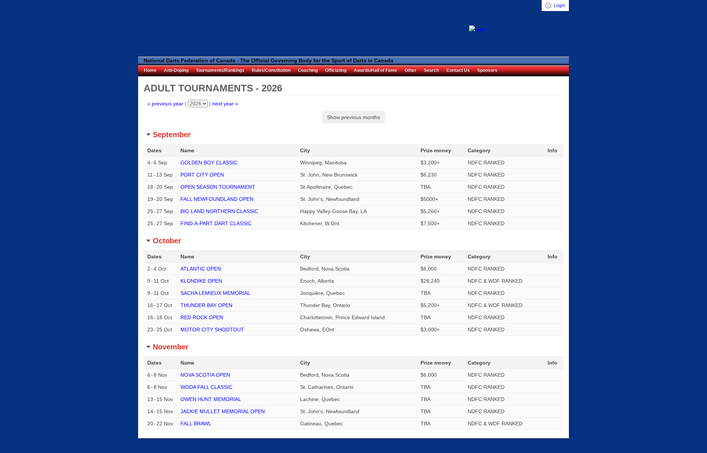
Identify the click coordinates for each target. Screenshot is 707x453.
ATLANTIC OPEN (200, 269)
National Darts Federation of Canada (182, 28)
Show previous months (353, 117)
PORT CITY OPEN (202, 175)
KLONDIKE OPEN (201, 281)
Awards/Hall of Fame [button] (375, 70)
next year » (225, 104)
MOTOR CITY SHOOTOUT (212, 329)
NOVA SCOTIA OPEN (205, 375)
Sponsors (487, 70)
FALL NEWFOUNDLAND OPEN (216, 199)
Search (431, 70)
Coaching (308, 70)
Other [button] (410, 70)
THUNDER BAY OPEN (206, 305)
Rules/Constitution (271, 70)
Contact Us (458, 70)
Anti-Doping (176, 70)
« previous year (165, 104)
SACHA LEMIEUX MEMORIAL (215, 293)
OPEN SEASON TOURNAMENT (217, 187)
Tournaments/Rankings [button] (220, 70)
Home (150, 70)
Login (559, 5)
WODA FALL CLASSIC (206, 387)
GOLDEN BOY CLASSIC (209, 162)
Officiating (336, 70)
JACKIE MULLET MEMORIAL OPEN (222, 411)
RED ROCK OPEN (201, 317)
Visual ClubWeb (548, 5)
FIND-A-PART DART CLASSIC (216, 223)
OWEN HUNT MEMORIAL (210, 399)
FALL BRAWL (195, 423)
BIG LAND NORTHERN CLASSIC (219, 211)
